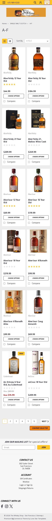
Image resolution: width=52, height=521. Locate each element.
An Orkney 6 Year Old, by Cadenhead (12, 383)
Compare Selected (40, 428)
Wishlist (26, 482)
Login (22, 485)
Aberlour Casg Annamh (35, 322)
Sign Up (29, 485)
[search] (35, 3)
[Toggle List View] (9, 41)
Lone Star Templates (38, 519)
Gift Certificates (26, 479)
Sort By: (20, 41)
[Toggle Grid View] (4, 41)
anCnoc (31, 376)
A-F (31, 24)
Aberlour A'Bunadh (37, 260)
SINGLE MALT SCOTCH (18, 24)
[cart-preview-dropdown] (46, 2)
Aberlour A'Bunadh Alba (13, 322)
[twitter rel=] (11, 506)
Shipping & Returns (26, 488)
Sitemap (39, 516)
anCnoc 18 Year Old (37, 382)
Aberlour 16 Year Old (36, 201)
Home (4, 24)
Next (44, 422)
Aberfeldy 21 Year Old (12, 140)
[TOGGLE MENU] (4, 2)
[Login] (40, 3)
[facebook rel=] (2, 506)
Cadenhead (7, 376)
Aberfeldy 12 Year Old (12, 79)
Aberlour (7, 194)
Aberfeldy (7, 73)
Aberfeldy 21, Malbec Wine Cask (37, 140)
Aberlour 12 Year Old (11, 201)
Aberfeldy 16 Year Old (37, 79)
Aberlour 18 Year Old (11, 262)
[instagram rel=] (6, 506)
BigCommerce (17, 519)
